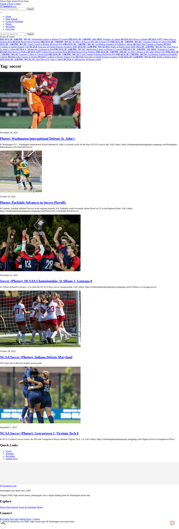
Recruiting (10, 26)
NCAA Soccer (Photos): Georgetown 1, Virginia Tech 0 (39, 433)
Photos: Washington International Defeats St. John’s (37, 138)
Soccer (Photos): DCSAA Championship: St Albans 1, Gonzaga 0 (46, 281)
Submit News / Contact (29, 519)
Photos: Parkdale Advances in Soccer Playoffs (33, 202)
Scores (8, 451)
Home (8, 16)
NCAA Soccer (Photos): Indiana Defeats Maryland (36, 357)
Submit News (12, 458)
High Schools (12, 19)
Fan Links (10, 29)
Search (30, 9)
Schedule (10, 453)
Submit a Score (6, 4)
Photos (9, 24)
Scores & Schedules (14, 21)
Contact (17, 4)
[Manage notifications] (172, 523)
